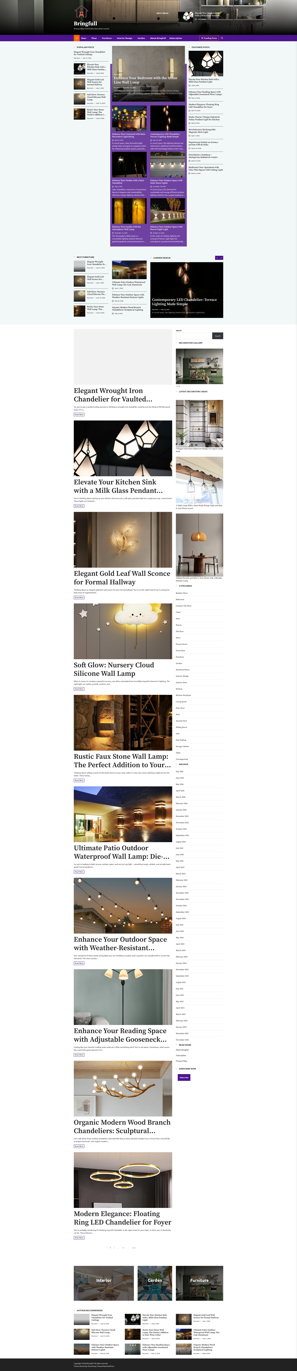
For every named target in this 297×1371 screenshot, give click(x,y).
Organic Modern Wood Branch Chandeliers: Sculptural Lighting (127, 308)
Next (134, 1247)
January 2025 (181, 886)
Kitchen (179, 689)
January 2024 (181, 963)
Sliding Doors (181, 727)
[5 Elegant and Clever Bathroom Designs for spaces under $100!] (199, 423)
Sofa (177, 733)
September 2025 (182, 835)
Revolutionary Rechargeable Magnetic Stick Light (202, 130)
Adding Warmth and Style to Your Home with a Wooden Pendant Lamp (199, 579)
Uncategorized (182, 759)
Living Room (181, 702)
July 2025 (179, 848)
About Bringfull (158, 38)
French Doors (181, 644)
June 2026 (180, 778)
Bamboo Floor (182, 593)
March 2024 (181, 950)
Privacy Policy (181, 1061)
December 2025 (182, 816)
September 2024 (182, 912)
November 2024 (182, 899)
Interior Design (124, 38)
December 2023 (182, 969)
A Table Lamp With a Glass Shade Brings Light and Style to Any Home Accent (199, 506)
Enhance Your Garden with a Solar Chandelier (128, 181)
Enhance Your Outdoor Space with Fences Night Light (166, 228)
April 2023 (180, 1008)
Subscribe (184, 1077)
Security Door (181, 721)
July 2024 (179, 925)
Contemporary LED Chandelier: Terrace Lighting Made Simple (165, 135)
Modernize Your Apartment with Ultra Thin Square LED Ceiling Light (206, 168)
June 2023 (180, 995)
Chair (178, 612)
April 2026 (180, 791)
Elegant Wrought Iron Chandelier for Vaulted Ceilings (89, 53)
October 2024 (181, 906)
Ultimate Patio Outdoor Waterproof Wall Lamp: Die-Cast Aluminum (128, 283)
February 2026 (181, 803)
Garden (141, 38)
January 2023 (181, 1027)
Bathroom (180, 599)
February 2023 (181, 1021)
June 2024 (180, 931)
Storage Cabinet (182, 746)
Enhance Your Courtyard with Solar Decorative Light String (128, 135)
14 (123, 1247)
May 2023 (180, 1001)
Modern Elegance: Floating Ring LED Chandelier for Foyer (204, 105)
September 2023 (182, 976)
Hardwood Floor (183, 670)
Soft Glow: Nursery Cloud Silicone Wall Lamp (96, 97)
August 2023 (181, 982)
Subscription (175, 38)
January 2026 (181, 810)
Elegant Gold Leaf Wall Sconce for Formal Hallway (207, 14)
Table (178, 753)
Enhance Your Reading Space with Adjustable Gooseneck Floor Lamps (205, 93)
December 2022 (182, 1033)
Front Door (180, 650)
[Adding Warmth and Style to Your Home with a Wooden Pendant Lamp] (199, 545)
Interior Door (181, 682)
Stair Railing (181, 740)
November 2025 (182, 822)
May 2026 (180, 784)
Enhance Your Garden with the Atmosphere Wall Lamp (126, 228)
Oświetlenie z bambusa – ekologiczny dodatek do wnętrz (203, 156)
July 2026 (179, 771)
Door (83, 38)
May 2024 (180, 937)
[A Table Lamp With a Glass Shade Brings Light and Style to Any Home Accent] (199, 480)
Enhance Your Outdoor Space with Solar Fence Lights (166, 181)
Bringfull (85, 23)
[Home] (77, 38)
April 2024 (180, 944)
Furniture (107, 38)
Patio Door (180, 708)
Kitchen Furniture (183, 695)
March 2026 (181, 797)
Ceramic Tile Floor (184, 606)
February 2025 (181, 880)
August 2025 (181, 842)
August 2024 (181, 918)
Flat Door (180, 631)
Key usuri (117, 90)
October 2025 (181, 829)
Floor (94, 38)
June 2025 (180, 854)
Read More (79, 414)
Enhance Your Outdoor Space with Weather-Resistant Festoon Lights (128, 296)
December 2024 (182, 893)
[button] (221, 365)
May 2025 (180, 861)
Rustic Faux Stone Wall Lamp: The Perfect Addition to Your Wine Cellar (96, 113)
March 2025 (181, 874)
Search (179, 330)
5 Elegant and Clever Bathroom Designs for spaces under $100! (199, 450)
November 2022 (182, 1040)
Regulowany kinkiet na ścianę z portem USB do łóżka (203, 143)
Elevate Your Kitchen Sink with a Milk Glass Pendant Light (204, 80)
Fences (179, 625)
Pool (178, 714)
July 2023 (179, 989)
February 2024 (181, 957)
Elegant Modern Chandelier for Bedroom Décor (147, 83)
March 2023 (181, 1014)
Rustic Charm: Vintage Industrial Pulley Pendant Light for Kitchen (204, 118)
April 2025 (180, 867)
